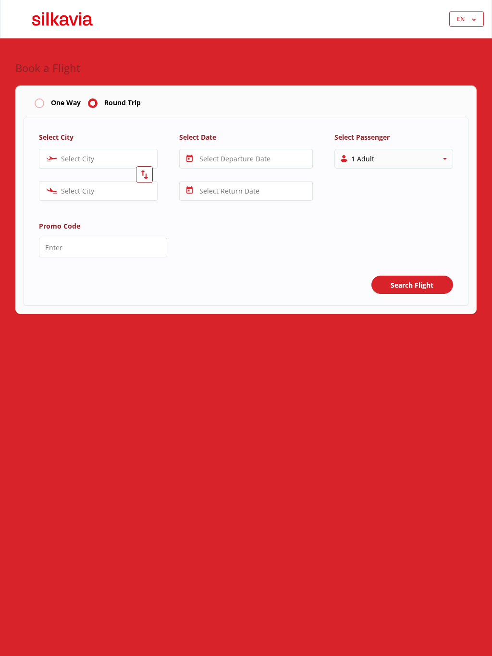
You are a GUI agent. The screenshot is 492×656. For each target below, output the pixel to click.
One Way (66, 103)
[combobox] (98, 159)
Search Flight (412, 285)
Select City (56, 137)
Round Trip (122, 103)
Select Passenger (362, 137)
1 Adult (362, 158)
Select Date (197, 137)
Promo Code (59, 226)
